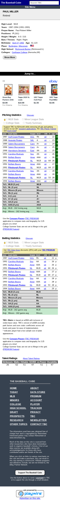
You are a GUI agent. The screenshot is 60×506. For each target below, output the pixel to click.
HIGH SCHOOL (18, 408)
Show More (9, 57)
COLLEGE (15, 404)
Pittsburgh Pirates (16, 161)
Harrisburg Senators (17, 150)
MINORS (14, 400)
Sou (32, 154)
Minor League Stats (34, 119)
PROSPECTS (17, 416)
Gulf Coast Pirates (16, 137)
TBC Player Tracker (48, 129)
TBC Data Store (13, 250)
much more (11, 131)
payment (40, 478)
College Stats (12, 123)
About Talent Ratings (31, 358)
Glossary (30, 115)
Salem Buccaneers (16, 144)
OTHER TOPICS (18, 424)
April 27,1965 (18, 43)
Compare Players (17, 218)
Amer (32, 157)
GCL (32, 137)
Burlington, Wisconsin (18, 46)
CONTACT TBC (38, 424)
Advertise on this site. (30, 498)
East (32, 150)
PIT (45, 137)
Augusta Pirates (15, 140)
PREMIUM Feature (11, 229)
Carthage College (19, 52)
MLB (12, 396)
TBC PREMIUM (32, 218)
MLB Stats (13, 119)
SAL (32, 140)
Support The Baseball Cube (30, 473)
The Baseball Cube (11, 3)
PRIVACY (35, 412)
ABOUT (34, 388)
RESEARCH (16, 420)
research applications (27, 129)
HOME (13, 388)
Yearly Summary (33, 123)
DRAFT (14, 412)
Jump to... (30, 73)
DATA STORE (37, 392)
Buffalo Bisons (14, 157)
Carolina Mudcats (16, 154)
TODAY (14, 392)
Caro (32, 144)
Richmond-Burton (23, 49)
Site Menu (30, 7)
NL (31, 161)
